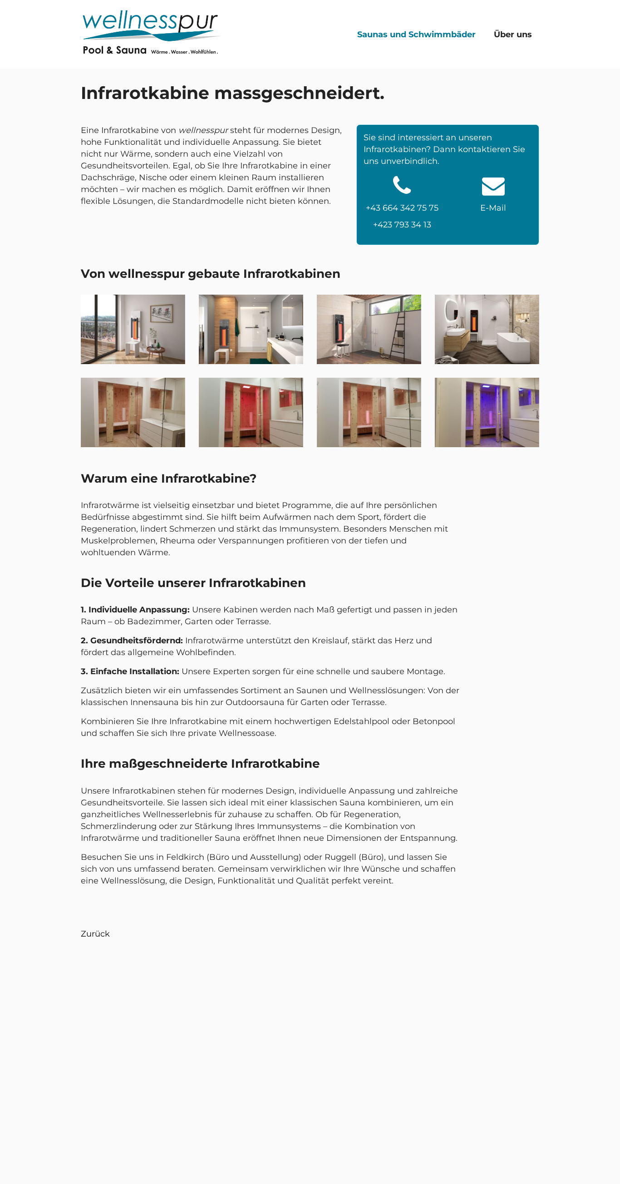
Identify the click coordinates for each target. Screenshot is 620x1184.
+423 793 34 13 (402, 225)
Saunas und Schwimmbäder (416, 34)
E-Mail (493, 208)
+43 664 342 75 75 (402, 208)
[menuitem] (418, 34)
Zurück (95, 934)
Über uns (513, 34)
